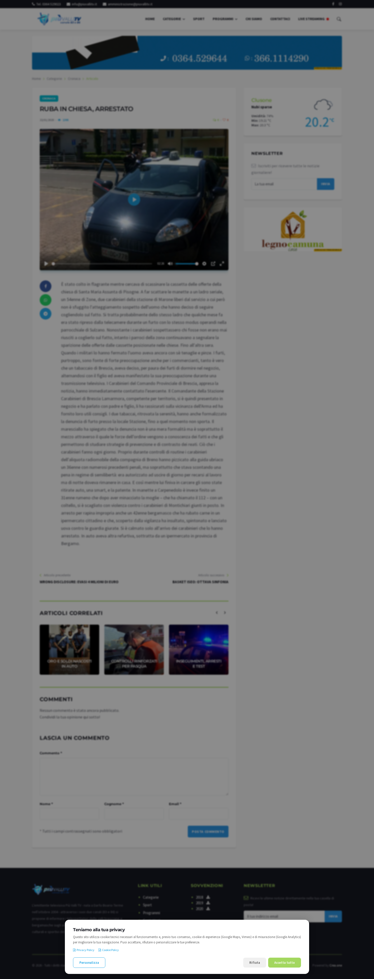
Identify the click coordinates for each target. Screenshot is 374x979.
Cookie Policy (110, 950)
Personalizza (89, 962)
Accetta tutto (284, 962)
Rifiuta (254, 962)
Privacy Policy (85, 950)
